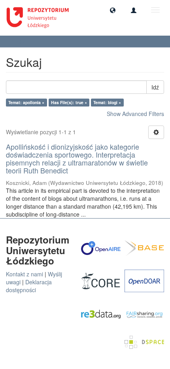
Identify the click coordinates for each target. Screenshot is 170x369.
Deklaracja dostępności (29, 286)
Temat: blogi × (107, 102)
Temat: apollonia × (26, 102)
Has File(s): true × (69, 102)
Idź (155, 87)
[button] (113, 10)
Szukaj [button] (20, 41)
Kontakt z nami (24, 274)
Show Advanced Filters (135, 114)
